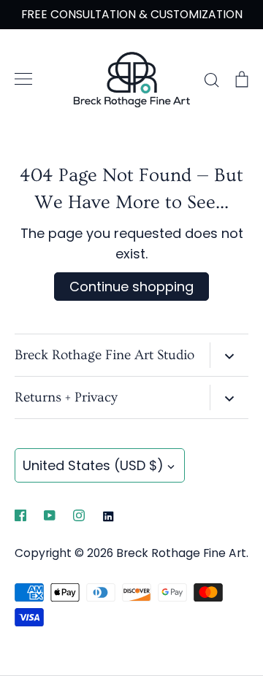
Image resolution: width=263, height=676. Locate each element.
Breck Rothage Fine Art (181, 553)
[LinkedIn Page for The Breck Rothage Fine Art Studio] (108, 516)
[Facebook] (20, 515)
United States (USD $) (93, 465)
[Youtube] (49, 515)
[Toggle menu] (23, 79)
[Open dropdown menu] (229, 355)
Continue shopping (131, 286)
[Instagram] (79, 515)
